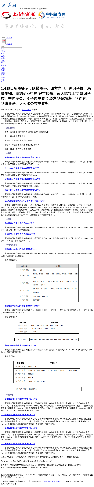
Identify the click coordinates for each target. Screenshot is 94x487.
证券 (3, 56)
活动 (3, 77)
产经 (3, 63)
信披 (3, 68)
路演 (3, 70)
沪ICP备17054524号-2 (52, 481)
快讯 (3, 51)
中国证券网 (26, 110)
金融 (3, 58)
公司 (3, 61)
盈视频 (3, 65)
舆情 (3, 73)
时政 (3, 53)
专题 (3, 80)
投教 (3, 75)
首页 (3, 49)
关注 (3, 82)
